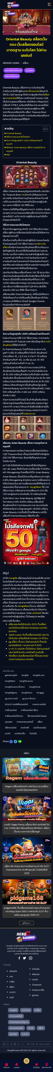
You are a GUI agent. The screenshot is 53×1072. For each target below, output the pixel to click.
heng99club (34, 686)
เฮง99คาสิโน (20, 733)
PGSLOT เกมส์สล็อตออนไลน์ (16, 704)
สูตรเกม (35, 995)
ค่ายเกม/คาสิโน (38, 990)
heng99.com (38, 675)
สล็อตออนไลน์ (10, 727)
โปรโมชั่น (33, 733)
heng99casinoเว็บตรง (15, 686)
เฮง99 (7, 733)
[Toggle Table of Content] (44, 129)
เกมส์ (11, 997)
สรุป (8, 154)
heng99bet (10, 681)
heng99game (11, 692)
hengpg (40, 692)
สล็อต (25, 63)
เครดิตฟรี (36, 613)
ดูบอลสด (29, 70)
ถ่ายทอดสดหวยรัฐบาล (19, 1022)
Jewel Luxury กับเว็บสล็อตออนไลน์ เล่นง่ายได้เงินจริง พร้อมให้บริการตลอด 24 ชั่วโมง (29, 636)
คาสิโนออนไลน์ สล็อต (29, 710)
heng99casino (26, 681)
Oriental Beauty (14, 133)
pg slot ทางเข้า (11, 698)
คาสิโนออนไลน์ (33, 91)
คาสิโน (12, 981)
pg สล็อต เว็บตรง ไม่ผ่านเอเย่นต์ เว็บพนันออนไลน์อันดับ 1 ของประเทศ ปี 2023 (28, 643)
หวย (11, 976)
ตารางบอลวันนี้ (16, 1016)
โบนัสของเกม (29, 413)
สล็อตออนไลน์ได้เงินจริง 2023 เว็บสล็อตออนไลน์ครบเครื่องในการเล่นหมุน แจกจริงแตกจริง (28, 627)
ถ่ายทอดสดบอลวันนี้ (25, 721)
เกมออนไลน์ (11, 98)
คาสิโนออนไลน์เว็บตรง (14, 716)
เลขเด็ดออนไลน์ (39, 727)
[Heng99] (20, 5)
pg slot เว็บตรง (29, 698)
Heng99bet (35, 487)
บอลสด (35, 979)
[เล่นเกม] (26, 1061)
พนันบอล (35, 974)
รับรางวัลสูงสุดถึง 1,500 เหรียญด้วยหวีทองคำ (24, 142)
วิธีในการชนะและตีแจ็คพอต (18, 136)
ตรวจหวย (26, 1010)
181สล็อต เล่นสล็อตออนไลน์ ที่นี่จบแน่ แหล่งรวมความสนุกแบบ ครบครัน (28, 657)
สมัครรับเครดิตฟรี (13, 70)
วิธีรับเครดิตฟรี (12, 76)
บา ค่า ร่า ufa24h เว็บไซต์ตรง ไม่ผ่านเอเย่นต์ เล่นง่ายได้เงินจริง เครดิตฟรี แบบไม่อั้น (29, 650)
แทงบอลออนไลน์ (16, 1028)
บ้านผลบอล (36, 984)
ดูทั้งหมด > (26, 923)
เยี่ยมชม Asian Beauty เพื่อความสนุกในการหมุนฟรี (25, 149)
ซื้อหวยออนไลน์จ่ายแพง (37, 716)
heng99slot (26, 692)
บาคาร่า (12, 992)
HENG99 (13, 971)
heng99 (13, 578)
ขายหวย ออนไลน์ (39, 704)
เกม (23, 194)
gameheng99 (11, 675)
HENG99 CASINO (11, 63)
